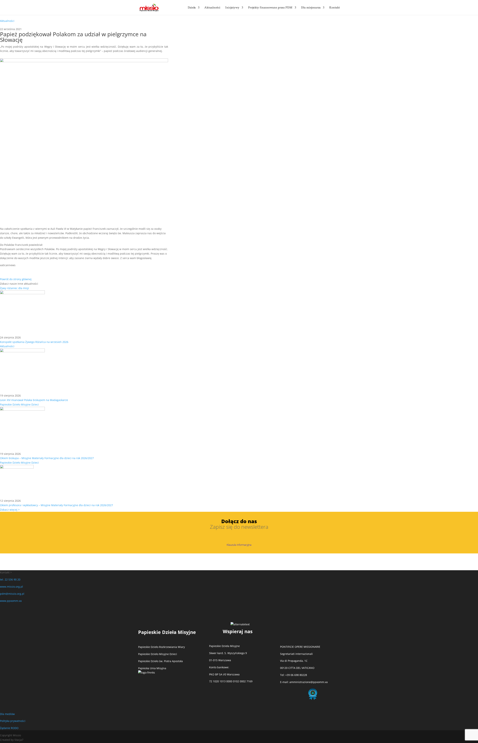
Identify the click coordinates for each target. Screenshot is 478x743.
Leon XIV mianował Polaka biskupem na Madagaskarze (34, 400)
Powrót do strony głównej (16, 279)
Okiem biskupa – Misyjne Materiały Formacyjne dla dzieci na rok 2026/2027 (47, 458)
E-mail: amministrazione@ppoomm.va (304, 682)
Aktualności (212, 7)
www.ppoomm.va (11, 601)
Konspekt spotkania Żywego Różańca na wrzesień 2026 (34, 342)
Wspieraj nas (237, 631)
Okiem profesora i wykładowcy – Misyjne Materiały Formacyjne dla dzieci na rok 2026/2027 (56, 505)
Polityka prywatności (12, 721)
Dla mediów (7, 714)
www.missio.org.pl (11, 586)
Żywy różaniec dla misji (14, 288)
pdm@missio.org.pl (12, 593)
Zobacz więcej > (10, 509)
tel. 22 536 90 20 (10, 579)
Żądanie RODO (9, 728)
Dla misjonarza (311, 7)
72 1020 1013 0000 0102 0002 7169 (230, 681)
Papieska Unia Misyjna (152, 668)
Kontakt (334, 7)
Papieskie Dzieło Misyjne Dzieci (19, 404)
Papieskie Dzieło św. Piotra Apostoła (160, 661)
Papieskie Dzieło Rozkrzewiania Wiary (161, 647)
